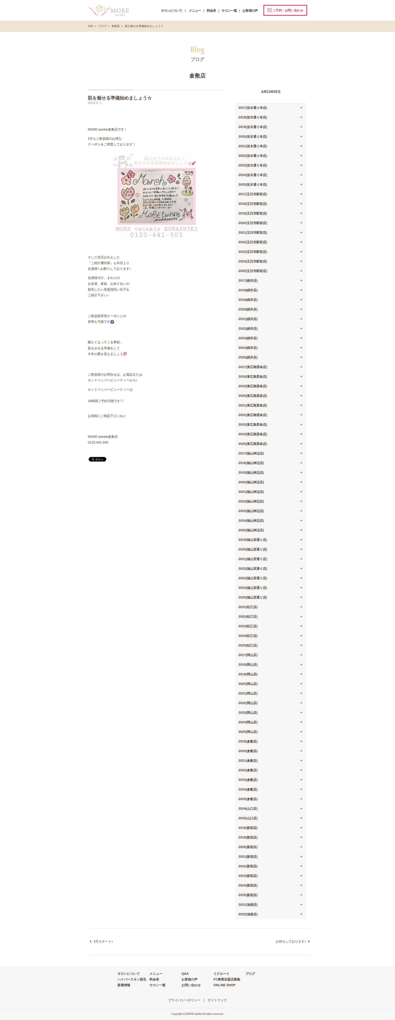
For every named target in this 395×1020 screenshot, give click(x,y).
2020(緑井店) (248, 309)
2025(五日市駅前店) (252, 271)
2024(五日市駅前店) (252, 261)
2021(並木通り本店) (252, 146)
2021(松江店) (248, 607)
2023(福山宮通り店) (252, 578)
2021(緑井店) (248, 319)
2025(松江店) (248, 645)
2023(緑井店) (248, 338)
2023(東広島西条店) (252, 424)
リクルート (222, 973)
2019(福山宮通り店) (252, 540)
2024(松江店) (248, 636)
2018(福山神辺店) (251, 463)
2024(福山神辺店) (251, 520)
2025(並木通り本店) (252, 184)
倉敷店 (116, 26)
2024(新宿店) (248, 885)
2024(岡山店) (248, 722)
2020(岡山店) (248, 684)
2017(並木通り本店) (252, 107)
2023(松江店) (248, 626)
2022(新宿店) (248, 866)
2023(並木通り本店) (252, 165)
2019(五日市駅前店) (252, 213)
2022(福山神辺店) (251, 501)
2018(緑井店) (248, 290)
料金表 (154, 979)
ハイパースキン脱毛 (131, 979)
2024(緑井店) (248, 348)
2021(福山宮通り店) (252, 559)
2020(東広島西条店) (252, 396)
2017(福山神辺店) (251, 453)
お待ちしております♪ (291, 941)
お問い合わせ (191, 985)
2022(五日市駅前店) (252, 242)
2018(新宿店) (248, 828)
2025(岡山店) (248, 732)
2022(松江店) (248, 616)
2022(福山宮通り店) (252, 568)
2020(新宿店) (248, 847)
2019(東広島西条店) (252, 386)
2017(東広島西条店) (252, 367)
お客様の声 (189, 979)
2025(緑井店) (248, 357)
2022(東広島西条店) (252, 415)
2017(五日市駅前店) (252, 194)
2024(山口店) (248, 808)
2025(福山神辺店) (251, 530)
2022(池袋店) (248, 914)
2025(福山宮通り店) (252, 597)
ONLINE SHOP (224, 985)
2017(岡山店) (248, 655)
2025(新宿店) (248, 895)
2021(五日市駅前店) (252, 232)
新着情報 (123, 985)
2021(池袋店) (248, 904)
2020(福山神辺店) (251, 482)
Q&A (185, 973)
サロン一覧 (157, 985)
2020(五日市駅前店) (252, 223)
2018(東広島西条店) (252, 376)
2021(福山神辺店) (251, 492)
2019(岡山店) (248, 674)
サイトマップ (217, 1000)
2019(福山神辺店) (251, 472)
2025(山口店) (248, 818)
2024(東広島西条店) (252, 434)
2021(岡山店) (248, 693)
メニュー (155, 973)
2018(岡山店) (248, 664)
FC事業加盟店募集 (227, 979)
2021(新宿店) (248, 856)
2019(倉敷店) (248, 741)
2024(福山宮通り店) (252, 588)
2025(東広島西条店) (252, 444)
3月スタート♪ (103, 941)
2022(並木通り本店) (252, 156)
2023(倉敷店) (248, 780)
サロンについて (128, 973)
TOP (90, 26)
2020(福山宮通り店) (252, 549)
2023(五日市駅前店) (252, 252)
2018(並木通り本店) (252, 117)
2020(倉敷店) (248, 751)
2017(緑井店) (248, 280)
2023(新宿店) (248, 876)
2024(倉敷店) (248, 789)
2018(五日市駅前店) (252, 204)
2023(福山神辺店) (251, 511)
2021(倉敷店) (248, 760)
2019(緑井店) (248, 300)
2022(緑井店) (248, 328)
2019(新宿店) (248, 837)
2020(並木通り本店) (252, 136)
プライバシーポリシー (184, 1000)
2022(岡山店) (248, 703)
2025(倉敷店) (248, 799)
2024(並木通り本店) (252, 175)
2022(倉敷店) (248, 770)
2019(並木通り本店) (252, 127)
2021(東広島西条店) (252, 405)
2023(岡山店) (248, 712)
